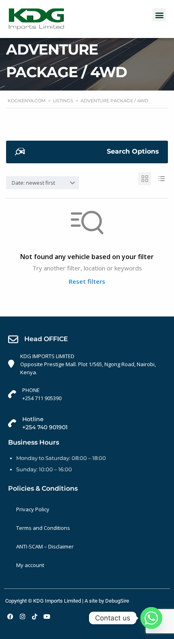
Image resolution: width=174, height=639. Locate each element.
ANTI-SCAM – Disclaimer (45, 546)
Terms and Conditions (43, 527)
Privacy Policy (32, 509)
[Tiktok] (34, 617)
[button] (159, 14)
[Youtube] (46, 617)
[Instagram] (22, 617)
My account (30, 565)
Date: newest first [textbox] (33, 182)
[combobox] (42, 182)
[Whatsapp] (151, 618)
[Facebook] (10, 617)
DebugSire (117, 601)
